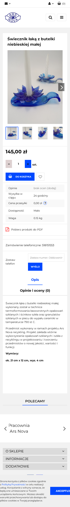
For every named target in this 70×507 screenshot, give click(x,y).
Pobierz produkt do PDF (27, 229)
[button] (61, 3)
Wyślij (35, 266)
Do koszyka (23, 176)
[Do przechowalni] (40, 177)
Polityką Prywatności (14, 484)
